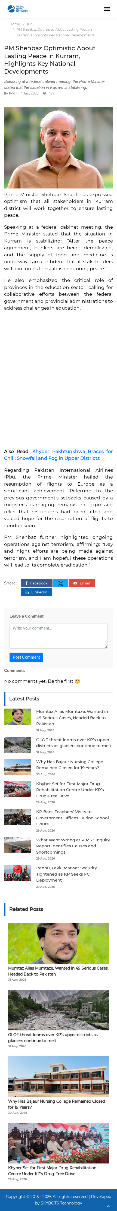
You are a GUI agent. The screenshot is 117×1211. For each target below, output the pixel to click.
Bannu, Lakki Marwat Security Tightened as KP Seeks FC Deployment (66, 874)
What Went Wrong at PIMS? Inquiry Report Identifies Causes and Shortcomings (73, 846)
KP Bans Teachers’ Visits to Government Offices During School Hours (72, 817)
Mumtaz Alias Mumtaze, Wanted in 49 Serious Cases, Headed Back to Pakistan (72, 717)
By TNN (9, 93)
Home (15, 24)
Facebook (38, 583)
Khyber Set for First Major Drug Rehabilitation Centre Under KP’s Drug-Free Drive (70, 789)
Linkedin (38, 592)
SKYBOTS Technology (61, 1203)
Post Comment (26, 657)
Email (84, 583)
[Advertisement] (58, 382)
